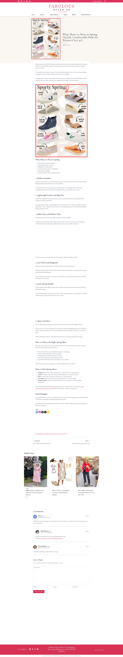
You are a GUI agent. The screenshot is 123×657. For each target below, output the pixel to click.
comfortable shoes (40, 435)
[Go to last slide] (26, 480)
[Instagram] (24, 1)
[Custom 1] (29, 1)
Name (36, 589)
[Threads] (45, 412)
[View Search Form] (105, 1)
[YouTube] (27, 1)
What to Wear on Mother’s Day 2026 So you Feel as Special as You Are (35, 495)
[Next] (97, 480)
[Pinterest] (21, 1)
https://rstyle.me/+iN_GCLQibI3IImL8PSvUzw (50, 540)
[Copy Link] (48, 412)
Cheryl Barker (42, 548)
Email (55, 589)
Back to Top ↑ (99, 650)
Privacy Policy (62, 655)
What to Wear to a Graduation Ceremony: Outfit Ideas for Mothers (60, 495)
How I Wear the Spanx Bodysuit (41, 444)
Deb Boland (44, 533)
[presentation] (35, 474)
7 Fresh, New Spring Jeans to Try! (81, 444)
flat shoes (49, 435)
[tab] (58, 502)
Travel (65, 14)
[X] (42, 412)
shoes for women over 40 (59, 435)
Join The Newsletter (97, 1)
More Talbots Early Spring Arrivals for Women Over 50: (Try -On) (86, 495)
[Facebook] (18, 1)
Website (75, 589)
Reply (87, 518)
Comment (37, 569)
